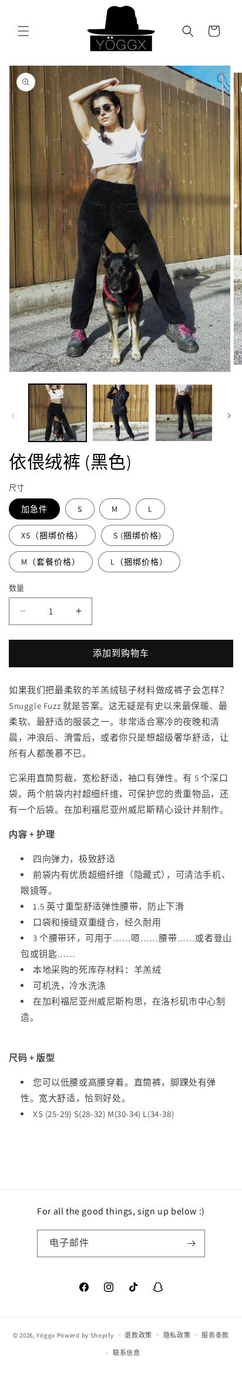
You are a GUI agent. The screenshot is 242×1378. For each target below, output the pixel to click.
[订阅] (191, 1243)
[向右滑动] (229, 416)
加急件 (34, 509)
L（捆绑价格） (139, 561)
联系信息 (126, 1353)
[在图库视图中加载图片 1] (57, 413)
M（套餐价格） (50, 561)
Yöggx (45, 1335)
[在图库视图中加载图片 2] (121, 413)
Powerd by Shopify (85, 1335)
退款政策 (138, 1335)
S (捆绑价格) (137, 535)
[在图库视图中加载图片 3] (184, 413)
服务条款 (215, 1335)
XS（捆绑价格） (52, 535)
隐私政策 (177, 1335)
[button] (23, 31)
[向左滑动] (13, 416)
